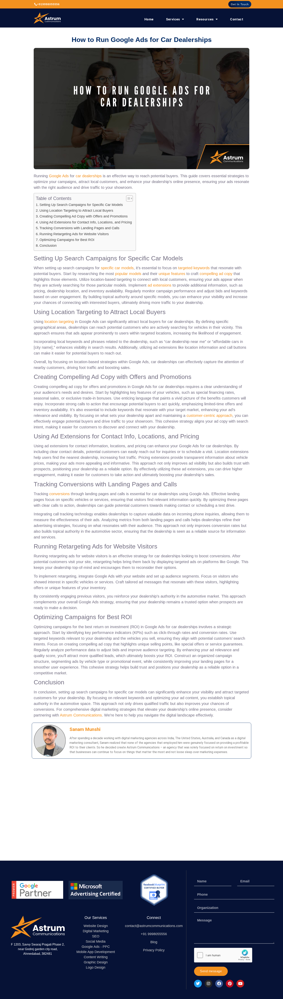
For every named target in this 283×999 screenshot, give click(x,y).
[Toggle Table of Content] (127, 198)
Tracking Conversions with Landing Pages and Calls (79, 228)
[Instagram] (208, 983)
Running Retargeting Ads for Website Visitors (74, 234)
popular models (128, 274)
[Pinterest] (230, 983)
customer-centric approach (209, 415)
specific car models (117, 268)
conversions (59, 494)
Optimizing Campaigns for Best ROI (66, 240)
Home (149, 19)
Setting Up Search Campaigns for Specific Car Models (81, 205)
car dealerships (89, 176)
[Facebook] (219, 983)
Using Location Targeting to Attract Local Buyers (76, 210)
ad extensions (159, 285)
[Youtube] (240, 983)
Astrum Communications (81, 715)
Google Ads (59, 176)
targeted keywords (194, 268)
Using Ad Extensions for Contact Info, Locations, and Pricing (85, 222)
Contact (236, 19)
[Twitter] (198, 983)
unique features (172, 274)
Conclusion (48, 245)
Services (173, 19)
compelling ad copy (216, 274)
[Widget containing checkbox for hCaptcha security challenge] (223, 955)
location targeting (59, 321)
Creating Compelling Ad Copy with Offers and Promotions (83, 216)
